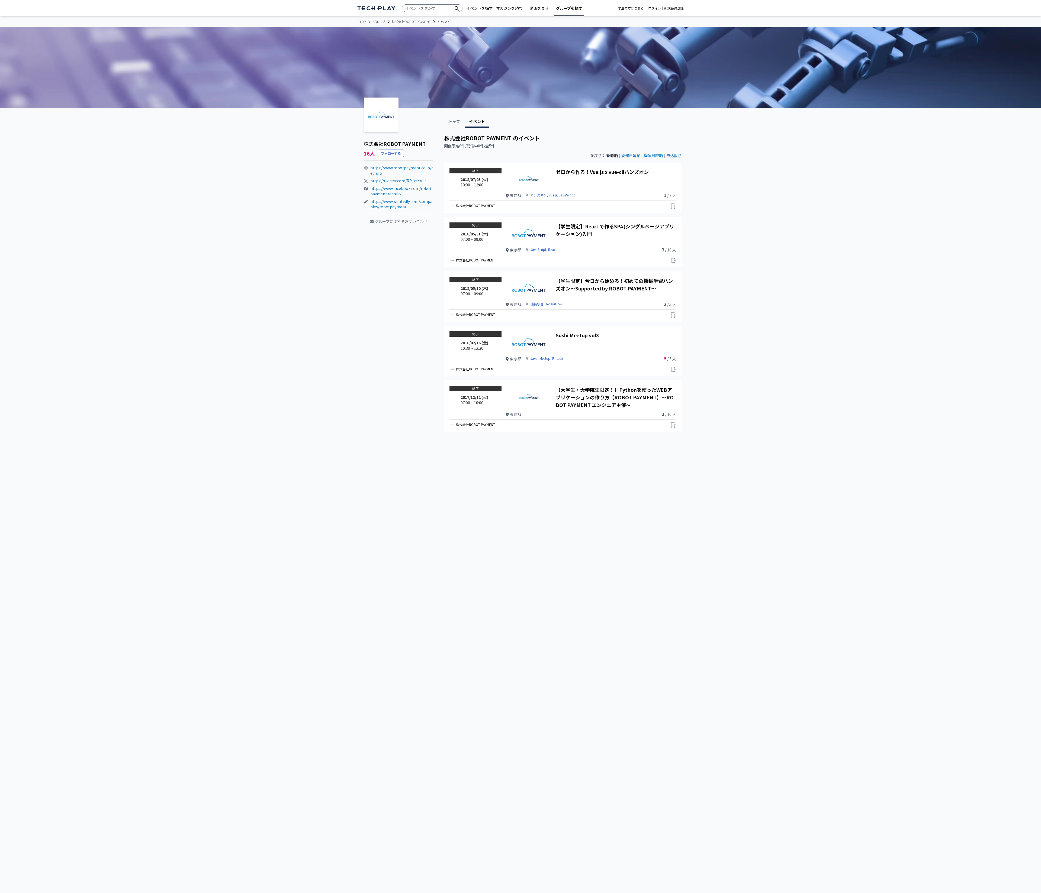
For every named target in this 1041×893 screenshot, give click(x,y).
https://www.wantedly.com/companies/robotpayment (401, 204)
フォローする (391, 153)
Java (534, 358)
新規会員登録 (674, 8)
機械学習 (537, 304)
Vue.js (553, 195)
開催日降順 (653, 155)
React (552, 249)
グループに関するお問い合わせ (401, 221)
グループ (378, 22)
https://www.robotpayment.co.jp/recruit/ (401, 170)
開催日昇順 (630, 155)
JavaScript (567, 195)
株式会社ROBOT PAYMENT (411, 22)
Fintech (557, 358)
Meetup (544, 358)
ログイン (654, 8)
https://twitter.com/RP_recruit (398, 180)
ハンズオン (539, 195)
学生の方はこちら (631, 8)
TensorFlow (554, 304)
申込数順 (674, 155)
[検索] (457, 8)
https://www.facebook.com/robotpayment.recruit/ (400, 191)
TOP (362, 22)
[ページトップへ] (376, 8)
